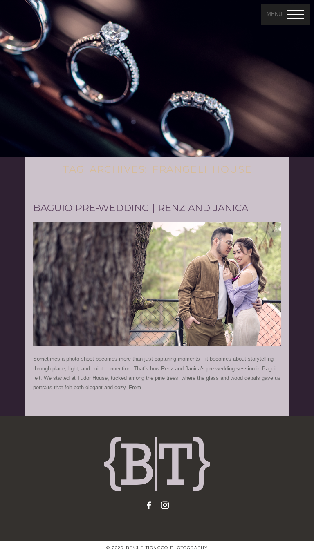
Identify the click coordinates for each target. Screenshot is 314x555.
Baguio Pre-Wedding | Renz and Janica (140, 208)
